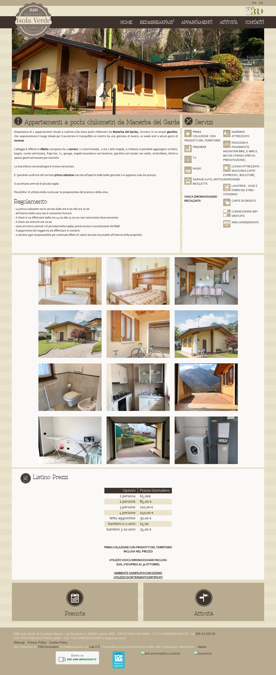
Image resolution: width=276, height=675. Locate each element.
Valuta (201, 646)
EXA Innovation (48, 646)
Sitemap (19, 642)
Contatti (254, 22)
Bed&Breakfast (157, 22)
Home (126, 22)
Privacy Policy (37, 642)
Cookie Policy (58, 642)
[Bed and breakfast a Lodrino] (160, 653)
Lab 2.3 (94, 646)
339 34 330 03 (205, 633)
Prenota (75, 613)
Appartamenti (196, 22)
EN (261, 3)
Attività (229, 22)
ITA (254, 3)
